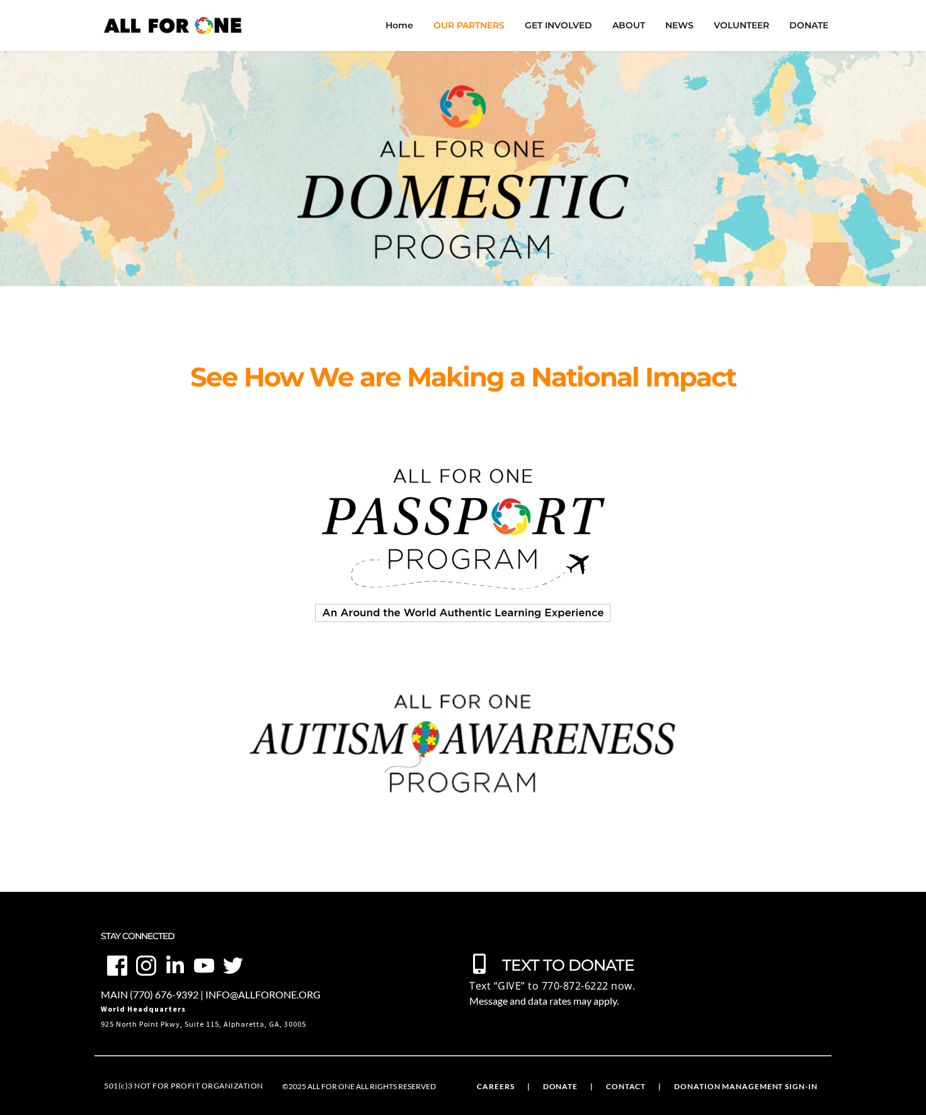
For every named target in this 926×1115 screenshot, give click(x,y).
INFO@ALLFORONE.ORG (263, 994)
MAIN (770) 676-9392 (149, 994)
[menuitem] (399, 25)
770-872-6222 (575, 986)
